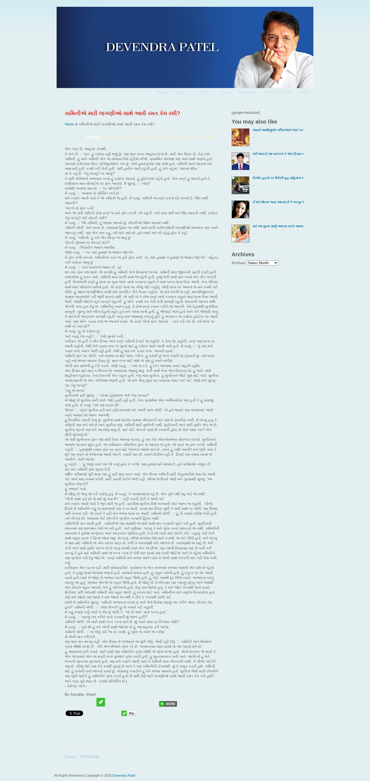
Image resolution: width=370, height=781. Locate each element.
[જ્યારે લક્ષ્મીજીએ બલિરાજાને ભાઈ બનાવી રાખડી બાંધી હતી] (242, 139)
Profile (202, 92)
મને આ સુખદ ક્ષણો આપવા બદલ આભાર (278, 226)
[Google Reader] (142, 702)
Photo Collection (279, 92)
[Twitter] (70, 702)
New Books (245, 92)
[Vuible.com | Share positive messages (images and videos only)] (100, 705)
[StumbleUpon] (121, 702)
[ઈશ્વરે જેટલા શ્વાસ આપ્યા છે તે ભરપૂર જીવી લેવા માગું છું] (242, 211)
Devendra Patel (123, 775)
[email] (90, 702)
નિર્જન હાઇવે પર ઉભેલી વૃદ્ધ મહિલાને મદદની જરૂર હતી (278, 178)
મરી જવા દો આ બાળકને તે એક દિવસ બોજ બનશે (278, 153)
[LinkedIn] (152, 702)
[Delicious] (131, 702)
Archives (238, 263)
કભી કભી (93, 137)
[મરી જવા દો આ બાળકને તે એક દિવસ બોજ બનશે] (242, 162)
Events (225, 92)
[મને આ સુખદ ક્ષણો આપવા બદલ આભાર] (242, 235)
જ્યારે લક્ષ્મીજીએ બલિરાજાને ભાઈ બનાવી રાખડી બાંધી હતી (278, 130)
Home (162, 92)
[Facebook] (80, 702)
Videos (304, 92)
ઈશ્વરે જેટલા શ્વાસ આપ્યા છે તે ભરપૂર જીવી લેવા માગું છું (278, 202)
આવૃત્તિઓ (179, 92)
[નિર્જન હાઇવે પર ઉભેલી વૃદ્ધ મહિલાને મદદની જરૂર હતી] (242, 186)
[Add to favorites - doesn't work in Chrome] (111, 702)
